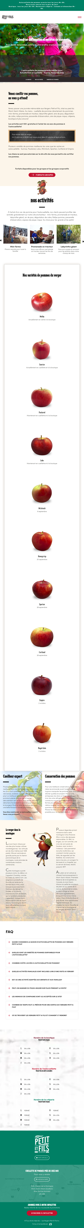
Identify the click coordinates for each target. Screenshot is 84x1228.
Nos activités (39, 79)
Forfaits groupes (44, 175)
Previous (0, 240)
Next (83, 241)
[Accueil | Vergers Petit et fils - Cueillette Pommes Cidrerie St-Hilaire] (7, 17)
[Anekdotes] (50, 1224)
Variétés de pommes (52, 79)
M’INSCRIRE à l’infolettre (42, 1213)
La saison (28, 79)
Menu (79, 17)
